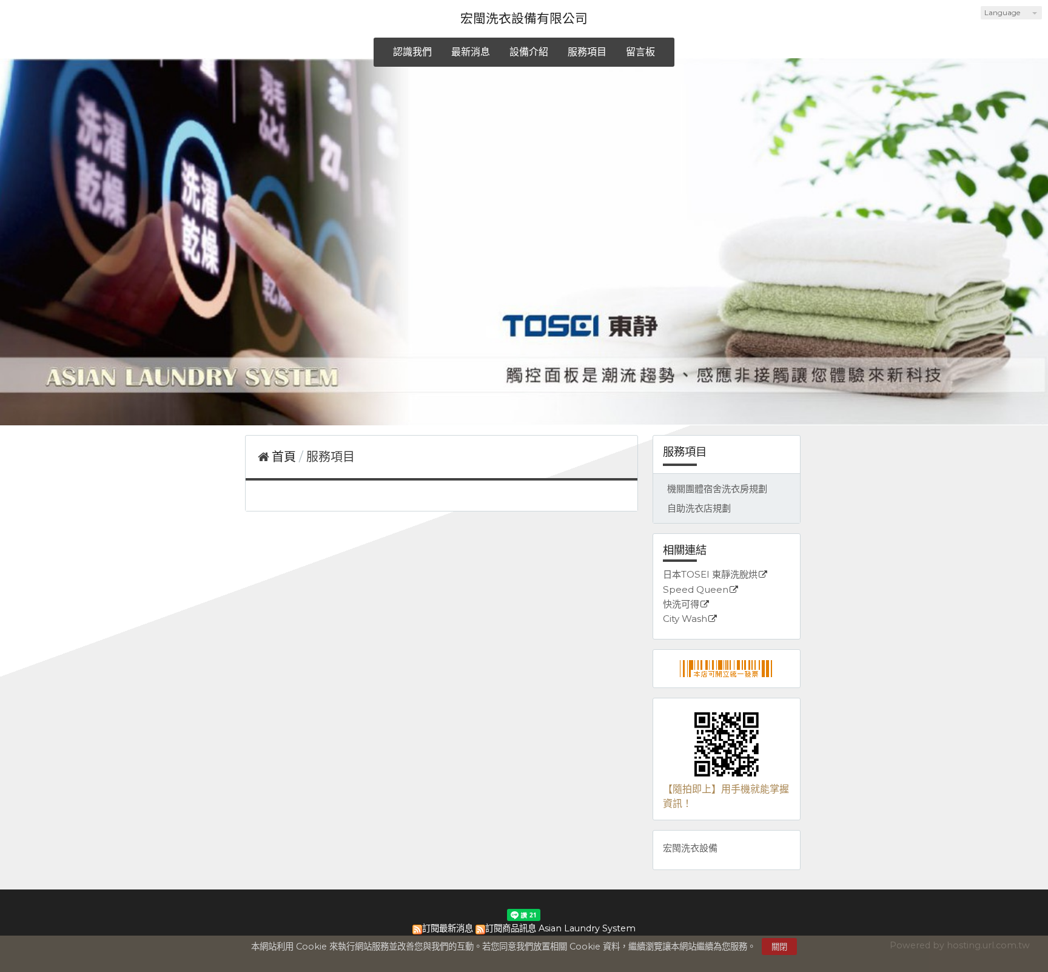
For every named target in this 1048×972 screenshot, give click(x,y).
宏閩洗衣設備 (690, 848)
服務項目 (330, 457)
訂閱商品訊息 (510, 928)
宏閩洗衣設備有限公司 (524, 18)
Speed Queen (695, 590)
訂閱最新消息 (447, 928)
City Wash (685, 619)
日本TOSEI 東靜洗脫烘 (710, 575)
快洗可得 (681, 604)
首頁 (284, 457)
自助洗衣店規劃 (699, 508)
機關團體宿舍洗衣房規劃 (717, 488)
